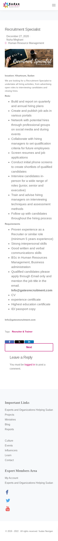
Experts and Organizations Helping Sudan (29, 409)
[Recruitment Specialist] (29, 59)
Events (9, 445)
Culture (9, 440)
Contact (9, 460)
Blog (7, 424)
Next (29, 347)
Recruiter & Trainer (22, 331)
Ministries (10, 419)
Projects (9, 414)
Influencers (11, 450)
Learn (8, 455)
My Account (11, 478)
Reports (9, 429)
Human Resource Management (26, 43)
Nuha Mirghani (14, 39)
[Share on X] (19, 341)
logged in (29, 364)
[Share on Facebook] (9, 341)
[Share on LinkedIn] (29, 341)
